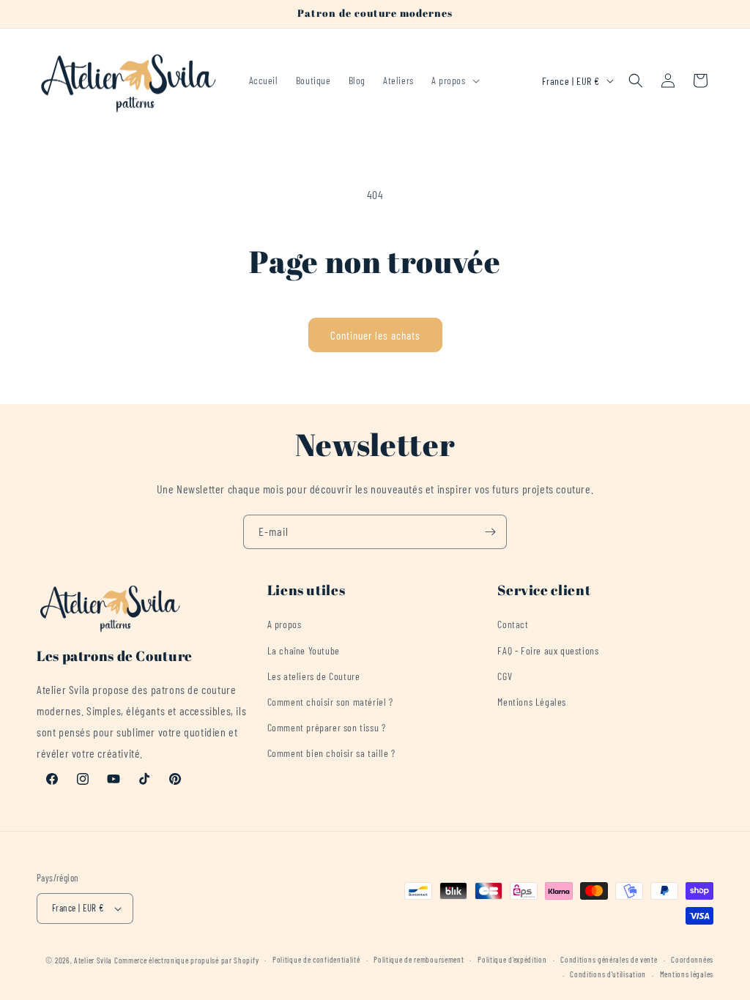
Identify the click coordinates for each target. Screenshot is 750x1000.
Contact (512, 624)
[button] (454, 80)
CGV (504, 676)
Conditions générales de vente (608, 959)
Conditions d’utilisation (608, 974)
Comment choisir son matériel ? (330, 701)
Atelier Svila (93, 960)
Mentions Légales (531, 701)
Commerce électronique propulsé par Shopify (186, 960)
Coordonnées (692, 959)
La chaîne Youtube (303, 650)
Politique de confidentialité (316, 959)
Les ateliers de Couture (313, 676)
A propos (284, 624)
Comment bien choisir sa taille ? (331, 753)
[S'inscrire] (490, 532)
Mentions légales (686, 974)
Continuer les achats (375, 335)
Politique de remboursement (419, 959)
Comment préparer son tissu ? (326, 727)
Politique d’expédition (512, 959)
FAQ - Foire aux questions (547, 650)
